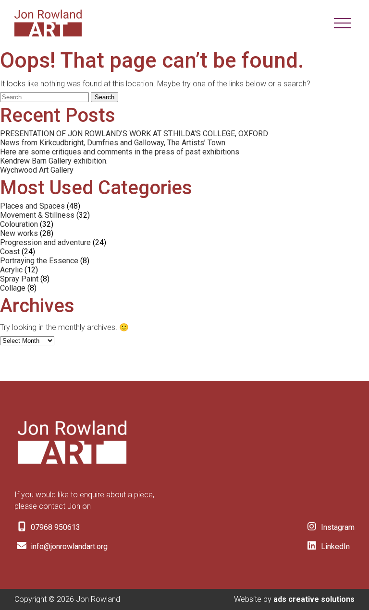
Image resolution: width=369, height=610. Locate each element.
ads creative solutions (314, 599)
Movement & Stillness (37, 215)
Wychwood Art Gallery (37, 170)
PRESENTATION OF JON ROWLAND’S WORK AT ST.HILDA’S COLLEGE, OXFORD (134, 133)
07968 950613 (54, 527)
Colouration (19, 224)
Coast (10, 251)
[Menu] (343, 23)
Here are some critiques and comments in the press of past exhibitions (119, 151)
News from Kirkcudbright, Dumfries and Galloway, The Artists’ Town (112, 142)
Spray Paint (19, 278)
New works (19, 233)
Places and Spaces (32, 206)
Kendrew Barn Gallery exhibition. (54, 160)
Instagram (337, 527)
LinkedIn (334, 546)
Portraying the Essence (39, 260)
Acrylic (11, 269)
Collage (12, 288)
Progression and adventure (45, 242)
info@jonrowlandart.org (68, 546)
